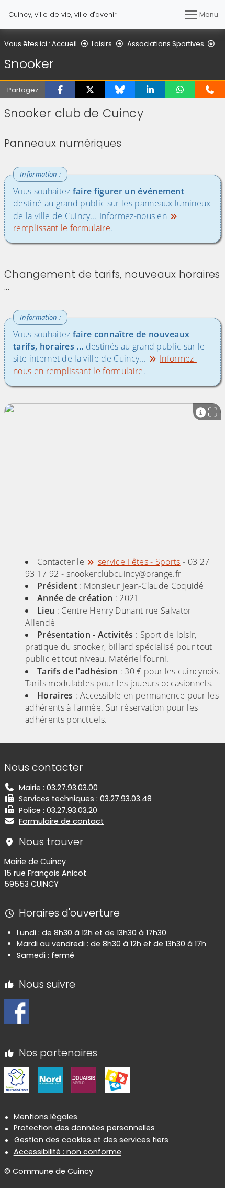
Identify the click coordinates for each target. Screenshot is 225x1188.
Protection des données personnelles (84, 1127)
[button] (60, 89)
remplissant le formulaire (61, 228)
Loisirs (102, 43)
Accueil (64, 43)
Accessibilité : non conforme (67, 1152)
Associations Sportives (165, 43)
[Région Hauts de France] (16, 1079)
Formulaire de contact (61, 821)
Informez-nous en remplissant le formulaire (105, 364)
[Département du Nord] (50, 1079)
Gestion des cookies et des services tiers (91, 1140)
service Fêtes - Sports (139, 562)
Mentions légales (45, 1116)
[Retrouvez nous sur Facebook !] (16, 1011)
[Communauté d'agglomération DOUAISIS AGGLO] (83, 1079)
